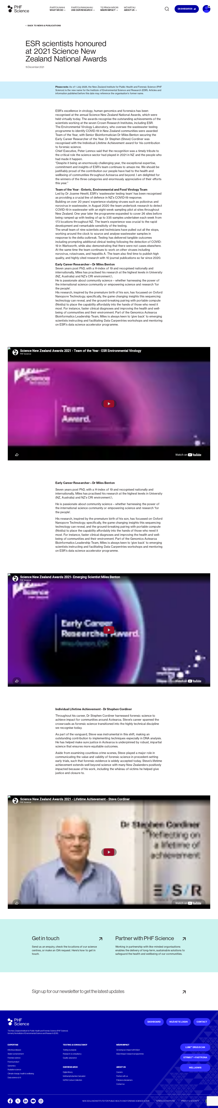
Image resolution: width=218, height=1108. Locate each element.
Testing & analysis (69, 1050)
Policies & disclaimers (124, 1080)
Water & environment (16, 1054)
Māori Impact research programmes (130, 1054)
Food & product (13, 1062)
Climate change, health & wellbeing (21, 1074)
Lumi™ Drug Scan (195, 1047)
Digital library (68, 1072)
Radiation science (14, 1070)
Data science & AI (14, 1077)
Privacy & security (190, 1101)
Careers (119, 1072)
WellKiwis (195, 1067)
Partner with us (122, 1076)
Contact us (120, 1084)
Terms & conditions (165, 1101)
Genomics (11, 1066)
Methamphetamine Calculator (74, 1076)
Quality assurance (70, 1058)
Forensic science (14, 1058)
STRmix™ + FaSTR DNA (195, 1057)
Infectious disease (14, 1050)
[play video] (109, 404)
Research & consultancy (72, 1054)
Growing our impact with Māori (128, 1050)
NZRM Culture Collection (72, 1080)
